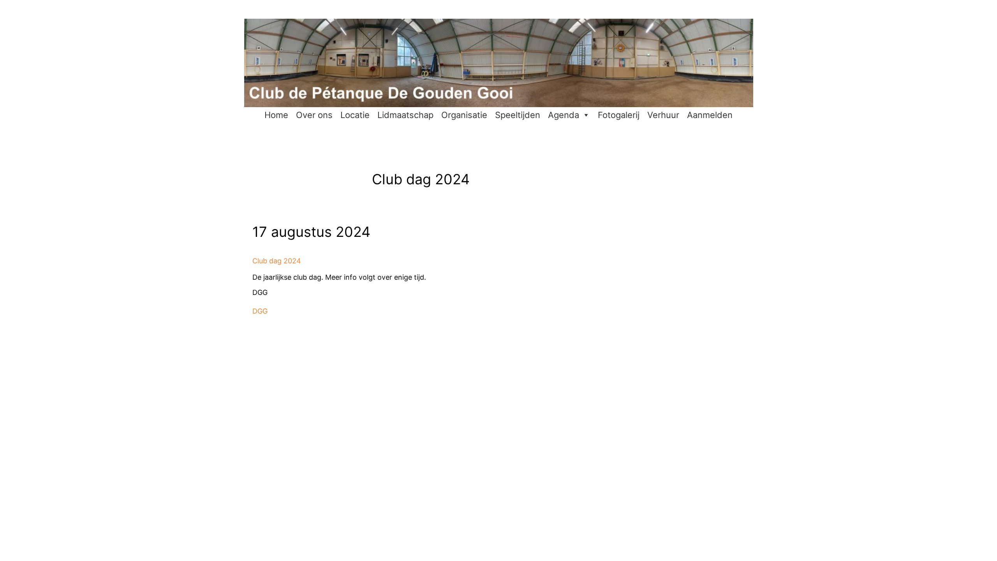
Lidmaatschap (405, 115)
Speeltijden (517, 115)
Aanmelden (710, 115)
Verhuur (663, 115)
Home (276, 115)
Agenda (563, 115)
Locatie (355, 115)
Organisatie (464, 115)
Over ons (314, 115)
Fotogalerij (618, 115)
